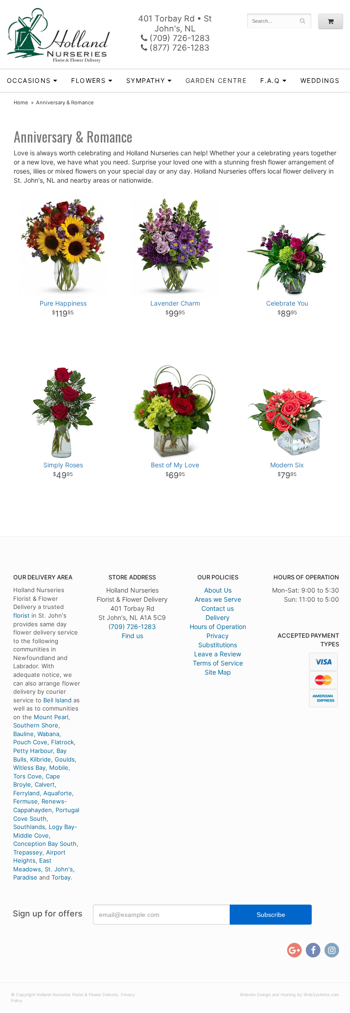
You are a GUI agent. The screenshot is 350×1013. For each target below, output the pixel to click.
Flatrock (62, 742)
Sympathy (145, 80)
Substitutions (217, 645)
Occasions (29, 80)
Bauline (23, 733)
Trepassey (27, 852)
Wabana (48, 733)
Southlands (29, 826)
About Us (218, 590)
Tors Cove (27, 776)
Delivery (218, 617)
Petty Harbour (33, 750)
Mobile (58, 767)
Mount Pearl (51, 717)
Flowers (88, 80)
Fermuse (25, 801)
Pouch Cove (30, 742)
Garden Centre (216, 80)
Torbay (61, 877)
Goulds (65, 759)
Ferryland (26, 793)
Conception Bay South (45, 843)
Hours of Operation (218, 626)
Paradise (25, 877)
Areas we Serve (218, 599)
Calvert (45, 784)
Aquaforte (57, 793)
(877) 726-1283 (178, 47)
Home (21, 102)
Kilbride (40, 759)
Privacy (217, 636)
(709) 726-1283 (178, 38)
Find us (132, 636)
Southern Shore (35, 725)
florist (21, 615)
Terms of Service (218, 663)
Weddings (320, 80)
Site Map (218, 672)
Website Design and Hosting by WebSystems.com (289, 994)
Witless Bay (29, 767)
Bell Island (57, 700)
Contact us (217, 608)
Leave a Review (217, 654)
